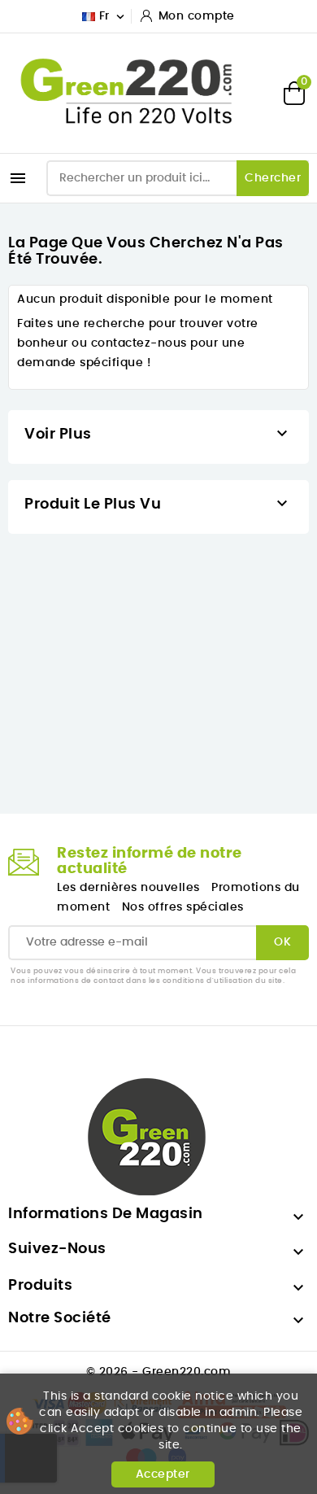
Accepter (163, 1474)
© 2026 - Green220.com (159, 1372)
